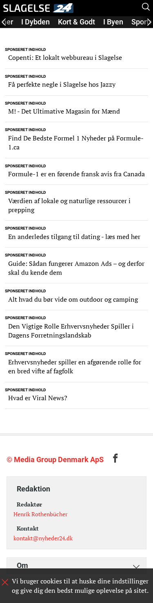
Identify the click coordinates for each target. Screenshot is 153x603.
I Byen (113, 22)
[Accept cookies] (5, 582)
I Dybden (35, 22)
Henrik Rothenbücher (40, 514)
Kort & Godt (76, 22)
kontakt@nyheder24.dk (43, 538)
